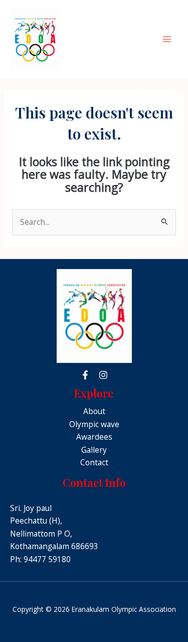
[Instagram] (103, 374)
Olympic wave (94, 424)
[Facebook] (85, 374)
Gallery (94, 449)
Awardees (94, 436)
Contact (94, 462)
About (94, 411)
